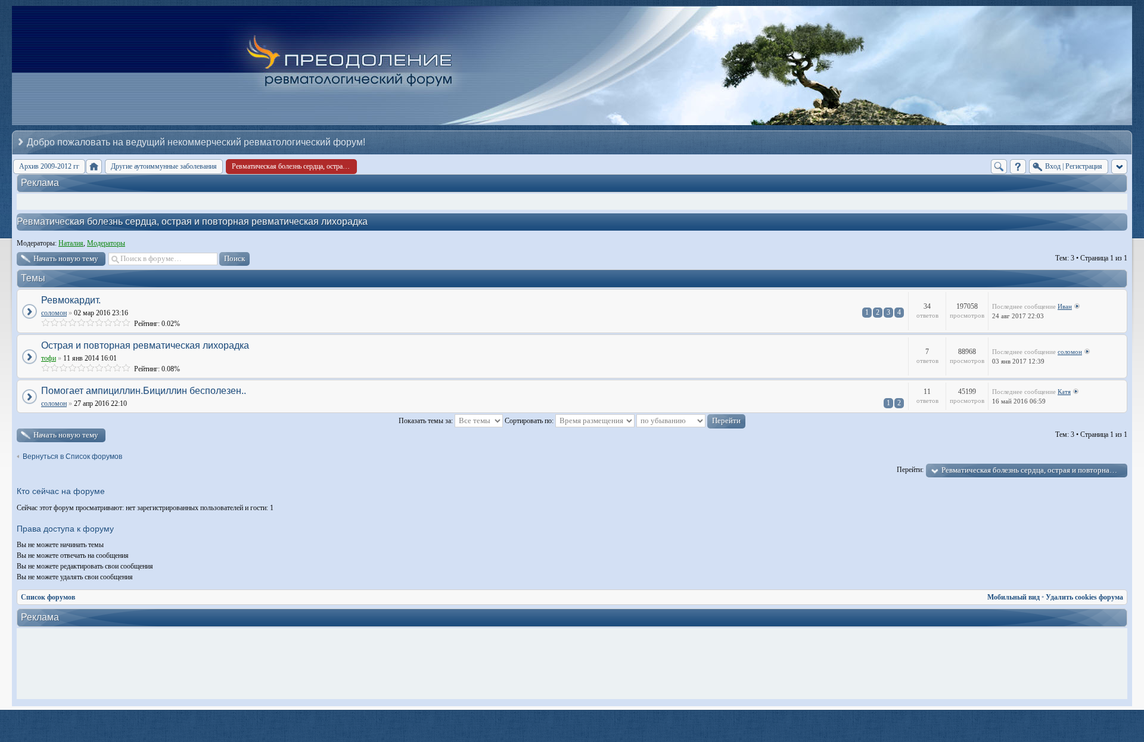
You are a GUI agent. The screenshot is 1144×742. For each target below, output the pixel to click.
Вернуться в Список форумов (72, 456)
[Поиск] (999, 166)
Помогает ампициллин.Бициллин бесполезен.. (143, 391)
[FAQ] (1018, 166)
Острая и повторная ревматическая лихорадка (145, 345)
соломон (54, 313)
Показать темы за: (427, 421)
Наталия (70, 243)
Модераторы (106, 243)
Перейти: (910, 469)
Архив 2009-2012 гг (49, 166)
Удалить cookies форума (1084, 597)
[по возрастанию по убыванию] (690, 421)
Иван (1065, 306)
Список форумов (48, 597)
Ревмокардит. (71, 300)
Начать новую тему (65, 258)
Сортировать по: (530, 421)
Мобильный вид (1013, 597)
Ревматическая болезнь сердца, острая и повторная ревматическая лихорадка (192, 221)
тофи (48, 358)
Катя (1064, 391)
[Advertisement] (575, 664)
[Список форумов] (94, 166)
